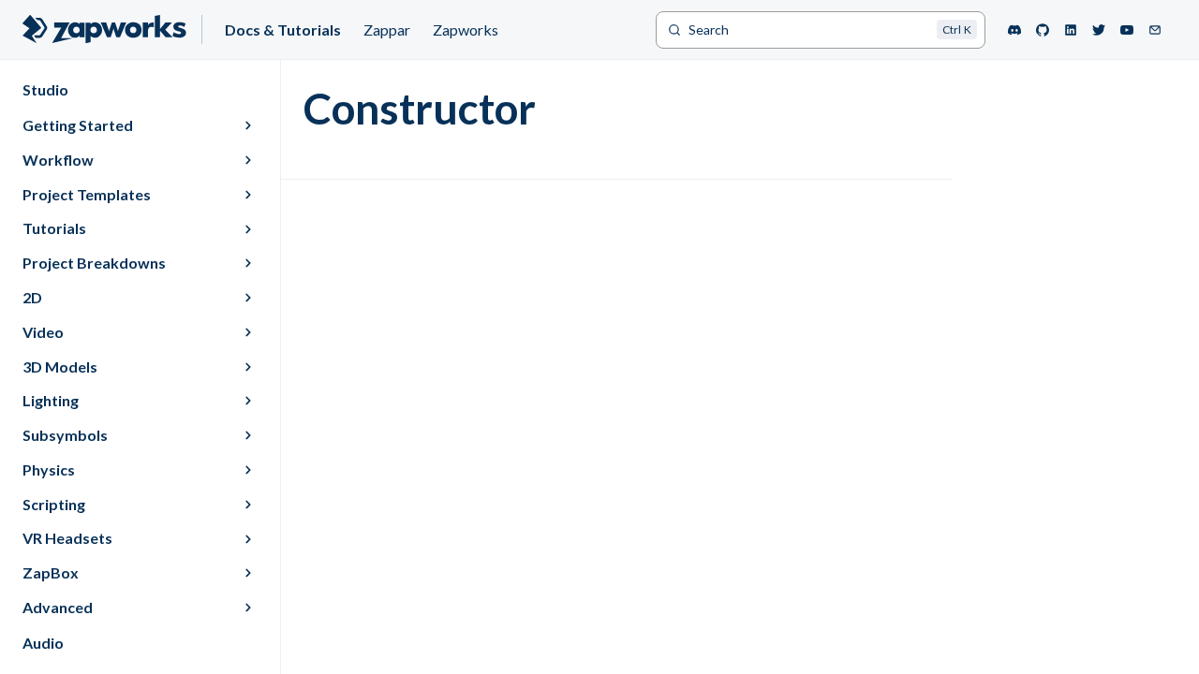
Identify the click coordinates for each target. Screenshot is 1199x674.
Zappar (386, 29)
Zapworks (465, 29)
